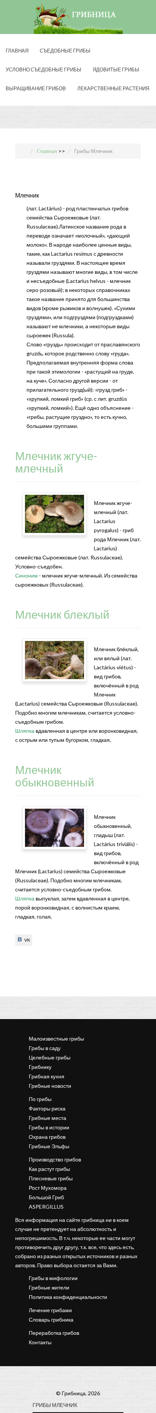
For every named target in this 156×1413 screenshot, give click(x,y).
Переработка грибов (54, 1333)
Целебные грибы (49, 1057)
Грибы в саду (45, 1048)
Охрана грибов (47, 1136)
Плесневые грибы (51, 1178)
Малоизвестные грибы (56, 1038)
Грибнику (40, 1067)
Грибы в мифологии (53, 1278)
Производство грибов (55, 1159)
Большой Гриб (46, 1197)
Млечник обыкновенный (54, 776)
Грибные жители (49, 1287)
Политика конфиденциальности (68, 1297)
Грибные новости (50, 1086)
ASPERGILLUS (46, 1206)
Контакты (40, 1342)
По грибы (40, 1099)
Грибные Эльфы (49, 1146)
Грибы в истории (49, 1127)
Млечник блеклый (62, 614)
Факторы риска (47, 1108)
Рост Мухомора (48, 1187)
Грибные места (47, 1118)
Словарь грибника (51, 1319)
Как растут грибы (49, 1169)
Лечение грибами (50, 1310)
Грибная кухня (46, 1076)
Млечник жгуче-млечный (56, 462)
